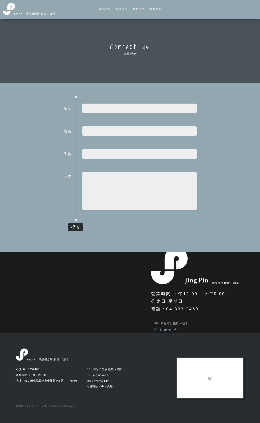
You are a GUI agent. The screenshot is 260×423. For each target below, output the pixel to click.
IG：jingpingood (165, 329)
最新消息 (138, 8)
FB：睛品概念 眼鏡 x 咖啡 (171, 323)
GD (74, 406)
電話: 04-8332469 (28, 369)
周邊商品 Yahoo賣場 (100, 386)
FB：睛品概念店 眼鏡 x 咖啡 (105, 369)
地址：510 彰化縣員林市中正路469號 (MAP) (46, 380)
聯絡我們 (155, 8)
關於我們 (104, 8)
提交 (76, 227)
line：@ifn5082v (98, 380)
